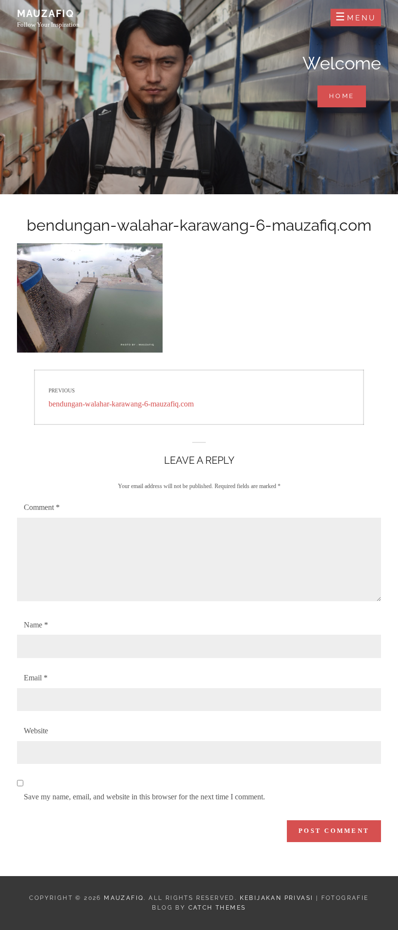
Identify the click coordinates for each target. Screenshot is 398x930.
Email (36, 678)
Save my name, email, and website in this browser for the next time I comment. (144, 797)
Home (347, 96)
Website (36, 731)
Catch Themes (217, 907)
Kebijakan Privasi (277, 898)
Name (36, 625)
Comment (42, 507)
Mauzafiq (45, 13)
